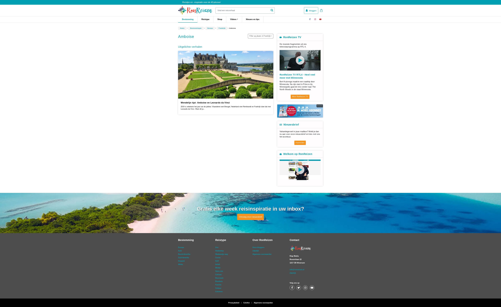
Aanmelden (300, 143)
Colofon (246, 303)
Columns (219, 292)
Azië (180, 251)
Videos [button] (233, 19)
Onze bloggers (258, 247)
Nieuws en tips (252, 19)
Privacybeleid (233, 303)
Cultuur (218, 288)
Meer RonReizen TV (300, 97)
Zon (216, 247)
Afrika (180, 264)
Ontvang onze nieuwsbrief (250, 217)
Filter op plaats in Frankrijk (260, 36)
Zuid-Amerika (183, 258)
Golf (217, 261)
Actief (217, 264)
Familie (218, 285)
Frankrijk (222, 28)
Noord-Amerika (184, 254)
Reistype (205, 19)
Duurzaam (219, 278)
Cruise (217, 258)
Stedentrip (219, 251)
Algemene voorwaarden (262, 254)
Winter (217, 268)
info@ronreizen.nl (297, 270)
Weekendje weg (221, 254)
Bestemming (187, 19)
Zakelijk (255, 251)
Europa (210, 28)
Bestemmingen (196, 28)
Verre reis (219, 271)
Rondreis (219, 281)
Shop (219, 19)
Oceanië (181, 261)
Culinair (218, 275)
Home (182, 28)
